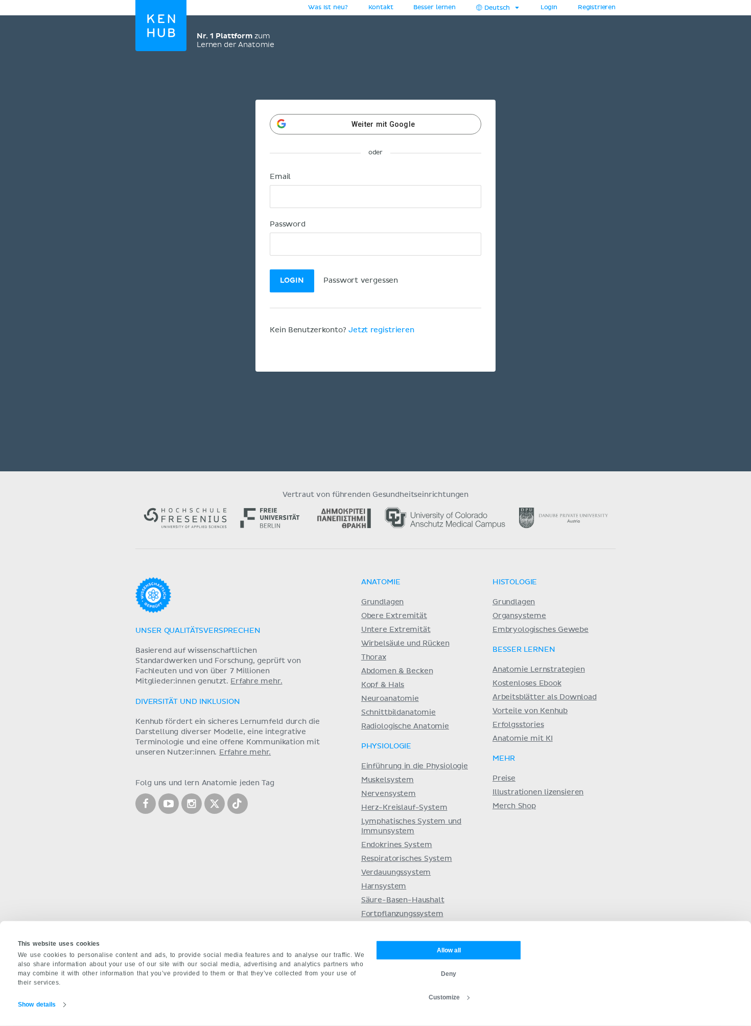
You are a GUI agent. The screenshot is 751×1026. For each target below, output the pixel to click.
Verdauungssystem (396, 872)
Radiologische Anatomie (405, 726)
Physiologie (386, 746)
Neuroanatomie (390, 698)
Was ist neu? (327, 8)
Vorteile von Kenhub (530, 711)
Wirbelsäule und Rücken (405, 643)
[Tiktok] (237, 803)
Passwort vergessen (360, 280)
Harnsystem (383, 886)
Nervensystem (388, 793)
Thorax (373, 657)
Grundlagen (382, 602)
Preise (503, 778)
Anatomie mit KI (522, 738)
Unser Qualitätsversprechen (197, 630)
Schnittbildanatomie (398, 712)
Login (549, 8)
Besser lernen (434, 8)
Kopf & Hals (382, 685)
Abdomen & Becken (397, 671)
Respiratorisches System (406, 858)
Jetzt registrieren (381, 330)
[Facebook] (145, 803)
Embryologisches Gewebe (540, 629)
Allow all (449, 949)
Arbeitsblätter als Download (544, 697)
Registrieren (597, 8)
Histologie (514, 582)
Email (280, 176)
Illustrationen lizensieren (537, 792)
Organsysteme (519, 616)
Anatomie (381, 582)
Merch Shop (514, 806)
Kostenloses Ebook (526, 683)
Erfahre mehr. (256, 681)
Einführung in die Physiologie (414, 766)
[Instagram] (191, 803)
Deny (448, 973)
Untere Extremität (396, 629)
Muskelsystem (387, 780)
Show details (37, 1004)
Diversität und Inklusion (187, 701)
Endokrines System (396, 845)
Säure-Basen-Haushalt (402, 900)
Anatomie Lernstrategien (538, 669)
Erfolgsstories (518, 724)
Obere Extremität (394, 616)
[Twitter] (214, 803)
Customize (444, 996)
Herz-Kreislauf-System (404, 807)
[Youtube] (168, 803)
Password (288, 224)
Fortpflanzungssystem (402, 914)
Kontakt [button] (380, 8)
